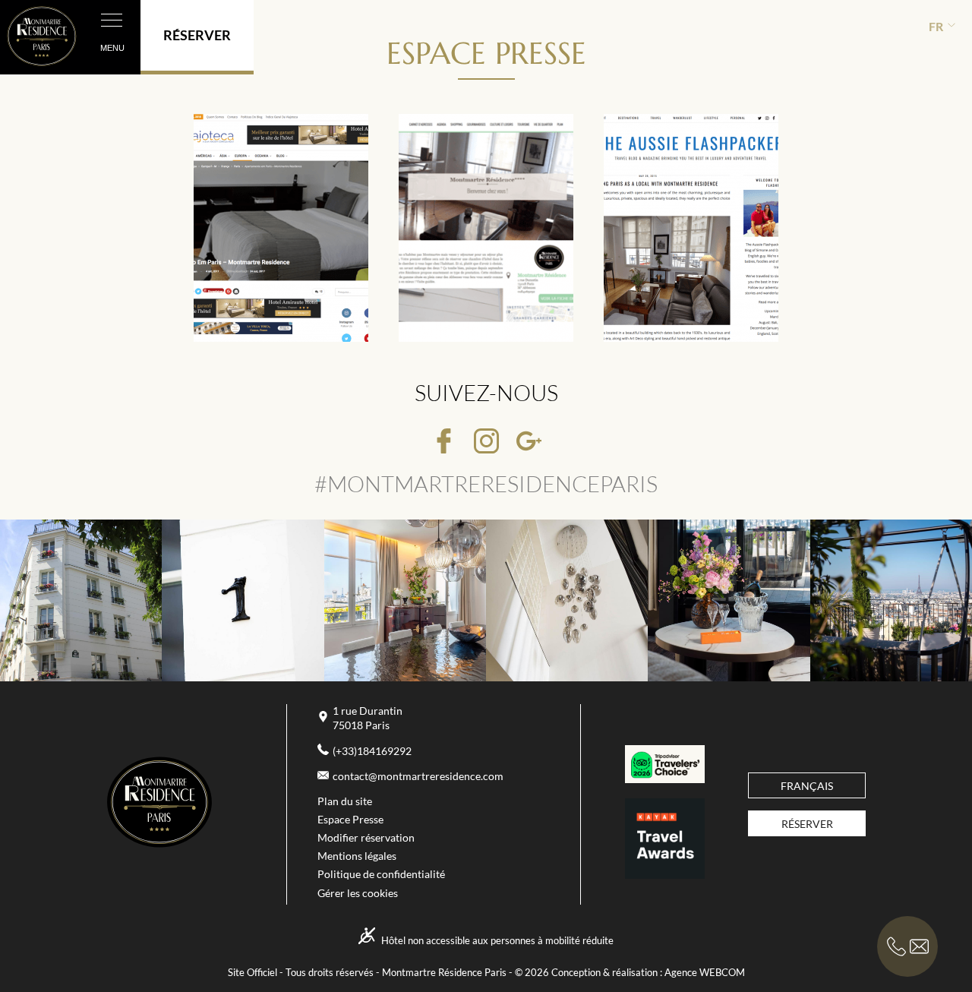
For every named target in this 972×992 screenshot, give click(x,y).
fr (936, 26)
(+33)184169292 (372, 751)
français (807, 786)
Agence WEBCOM (704, 972)
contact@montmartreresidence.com (418, 776)
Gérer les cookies (357, 893)
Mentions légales (356, 856)
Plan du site (344, 801)
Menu (112, 47)
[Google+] (528, 442)
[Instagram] (486, 442)
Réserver (807, 824)
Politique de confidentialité (381, 874)
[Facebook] (443, 442)
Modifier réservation (366, 838)
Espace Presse (350, 820)
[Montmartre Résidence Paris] (159, 844)
